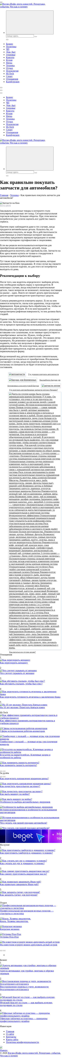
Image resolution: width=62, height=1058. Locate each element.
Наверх (4, 1050)
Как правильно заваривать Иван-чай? (19, 884)
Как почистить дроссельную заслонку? (20, 786)
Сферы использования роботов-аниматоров (22, 731)
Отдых (9, 68)
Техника (10, 65)
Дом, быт (10, 52)
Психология (12, 71)
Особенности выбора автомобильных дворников (25, 802)
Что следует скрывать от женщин (17, 673)
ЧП (7, 49)
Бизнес (9, 44)
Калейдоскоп (12, 81)
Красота (10, 57)
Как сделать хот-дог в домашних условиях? (22, 863)
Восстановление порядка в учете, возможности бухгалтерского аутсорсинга (24, 988)
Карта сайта (12, 1039)
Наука (9, 62)
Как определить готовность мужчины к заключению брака (30, 697)
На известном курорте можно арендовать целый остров (28, 944)
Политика (11, 46)
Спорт (9, 76)
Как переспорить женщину (14, 662)
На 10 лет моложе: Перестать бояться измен (22, 707)
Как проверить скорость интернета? (18, 765)
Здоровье (10, 54)
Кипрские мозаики (9, 929)
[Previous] (1, 771)
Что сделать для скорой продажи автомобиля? (23, 823)
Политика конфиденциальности (22, 1042)
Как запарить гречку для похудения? (18, 895)
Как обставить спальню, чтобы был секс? (21, 683)
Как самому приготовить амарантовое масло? (23, 874)
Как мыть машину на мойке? (15, 794)
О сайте (10, 1034)
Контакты (11, 1037)
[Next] (4, 771)
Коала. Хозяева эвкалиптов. (14, 921)
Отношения (12, 79)
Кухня (9, 60)
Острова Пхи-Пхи (9, 937)
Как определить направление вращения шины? (24, 778)
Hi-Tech (10, 73)
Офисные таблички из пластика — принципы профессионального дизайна (23, 1019)
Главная (10, 1031)
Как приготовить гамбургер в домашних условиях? (26, 853)
